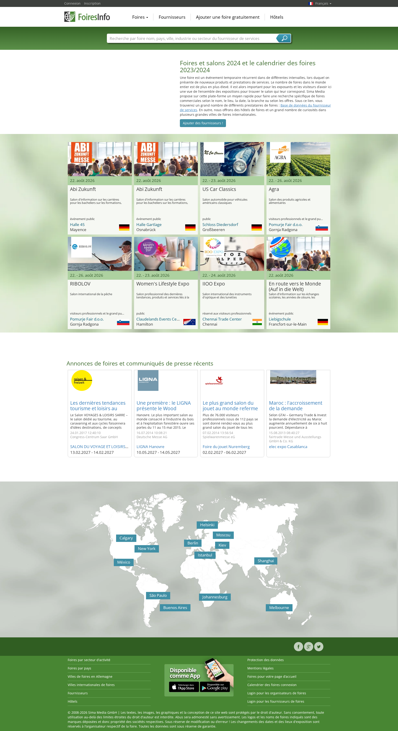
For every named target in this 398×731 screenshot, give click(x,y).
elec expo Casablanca (288, 446)
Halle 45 (77, 224)
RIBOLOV (80, 284)
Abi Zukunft (83, 189)
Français (322, 3)
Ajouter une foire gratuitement (228, 17)
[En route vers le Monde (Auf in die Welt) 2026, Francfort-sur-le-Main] (298, 254)
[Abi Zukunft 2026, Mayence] (100, 159)
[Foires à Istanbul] (195, 556)
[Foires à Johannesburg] (200, 598)
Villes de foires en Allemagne (90, 676)
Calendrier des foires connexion (272, 685)
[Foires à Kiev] (216, 546)
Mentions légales (260, 668)
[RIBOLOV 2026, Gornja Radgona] (100, 254)
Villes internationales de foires (91, 685)
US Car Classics (219, 189)
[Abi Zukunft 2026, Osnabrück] (166, 159)
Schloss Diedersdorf (220, 224)
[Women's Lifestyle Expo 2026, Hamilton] (166, 254)
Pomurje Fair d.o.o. (285, 224)
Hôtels (276, 17)
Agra (274, 189)
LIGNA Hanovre (150, 446)
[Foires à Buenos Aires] (161, 609)
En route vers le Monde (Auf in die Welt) (295, 286)
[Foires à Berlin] (185, 544)
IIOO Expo (213, 284)
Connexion (72, 3)
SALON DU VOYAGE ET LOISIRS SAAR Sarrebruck (113, 446)
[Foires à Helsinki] (198, 526)
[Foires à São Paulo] (147, 597)
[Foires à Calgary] (117, 539)
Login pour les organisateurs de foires (276, 693)
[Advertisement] (120, 91)
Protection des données (265, 660)
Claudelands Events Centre (160, 319)
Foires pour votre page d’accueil (271, 676)
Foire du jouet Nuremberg (226, 446)
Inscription (92, 3)
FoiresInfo (87, 17)
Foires (139, 17)
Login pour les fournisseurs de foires (275, 701)
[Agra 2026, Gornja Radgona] (298, 159)
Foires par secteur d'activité (89, 660)
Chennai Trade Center (222, 319)
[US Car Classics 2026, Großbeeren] (232, 159)
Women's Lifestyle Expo (162, 284)
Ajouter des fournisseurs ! (203, 123)
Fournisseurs (172, 17)
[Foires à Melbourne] (267, 609)
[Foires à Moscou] (214, 536)
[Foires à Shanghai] (255, 562)
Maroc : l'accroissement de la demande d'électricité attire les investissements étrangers (298, 411)
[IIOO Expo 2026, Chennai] (232, 254)
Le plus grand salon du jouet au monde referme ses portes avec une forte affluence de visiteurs (231, 411)
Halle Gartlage (149, 224)
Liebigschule (280, 319)
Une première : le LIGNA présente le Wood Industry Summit (164, 408)
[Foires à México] (115, 563)
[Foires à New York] (136, 550)
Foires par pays (79, 668)
